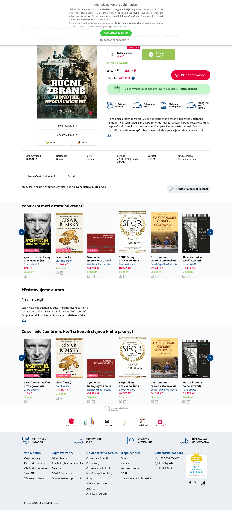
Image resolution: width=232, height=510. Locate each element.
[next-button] (210, 232)
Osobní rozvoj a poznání (66, 478)
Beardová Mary (63, 260)
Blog (89, 478)
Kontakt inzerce (130, 468)
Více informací (120, 26)
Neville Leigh (33, 299)
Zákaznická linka (34, 478)
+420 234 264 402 (169, 458)
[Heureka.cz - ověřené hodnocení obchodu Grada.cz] (197, 465)
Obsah (72, 176)
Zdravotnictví (59, 458)
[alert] (116, 22)
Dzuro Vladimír (32, 264)
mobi (84, 142)
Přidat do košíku (194, 75)
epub (53, 142)
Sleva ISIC (30, 473)
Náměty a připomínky (99, 473)
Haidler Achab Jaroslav (99, 264)
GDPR (124, 473)
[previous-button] (21, 232)
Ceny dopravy (32, 458)
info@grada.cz (167, 463)
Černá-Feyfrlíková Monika (164, 264)
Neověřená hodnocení (41, 176)
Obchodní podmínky (36, 468)
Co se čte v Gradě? (97, 458)
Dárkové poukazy (34, 463)
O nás (124, 458)
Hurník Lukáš (189, 264)
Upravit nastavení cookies (136, 478)
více (109, 135)
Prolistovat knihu (67, 125)
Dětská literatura (62, 473)
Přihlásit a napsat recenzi (192, 189)
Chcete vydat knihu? (98, 468)
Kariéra (125, 463)
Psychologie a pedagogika (67, 463)
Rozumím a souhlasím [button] (116, 33)
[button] (116, 40)
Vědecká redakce (96, 483)
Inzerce (90, 488)
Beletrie (56, 468)
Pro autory (92, 463)
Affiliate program (96, 493)
